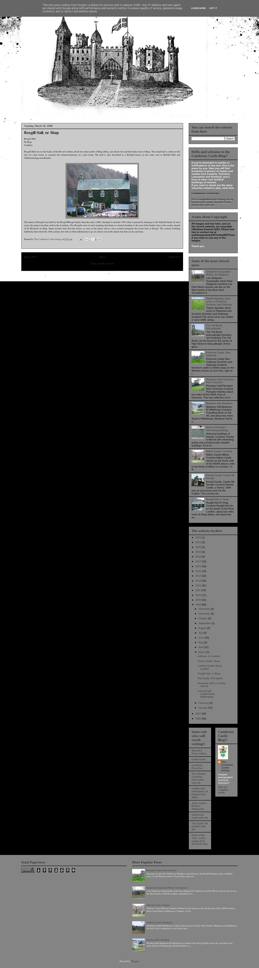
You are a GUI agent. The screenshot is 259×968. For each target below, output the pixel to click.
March (202, 652)
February (203, 702)
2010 (198, 595)
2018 (198, 556)
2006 (198, 718)
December (204, 608)
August (202, 628)
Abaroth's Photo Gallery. (199, 752)
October (203, 618)
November (204, 613)
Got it (213, 8)
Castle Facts (198, 759)
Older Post (174, 257)
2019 (198, 551)
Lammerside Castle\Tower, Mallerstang (206, 694)
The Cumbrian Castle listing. (227, 766)
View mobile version (102, 263)
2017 (198, 561)
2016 (198, 566)
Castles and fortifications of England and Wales (200, 793)
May (201, 642)
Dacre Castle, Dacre (209, 661)
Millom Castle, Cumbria (219, 451)
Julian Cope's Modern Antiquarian (199, 806)
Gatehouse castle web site (200, 816)
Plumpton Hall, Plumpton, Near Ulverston (220, 381)
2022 (198, 537)
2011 (198, 590)
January (203, 707)
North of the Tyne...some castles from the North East (200, 839)
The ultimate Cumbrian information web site (198, 778)
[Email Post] (79, 239)
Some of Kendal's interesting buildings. (217, 429)
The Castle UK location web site (200, 826)
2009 (198, 599)
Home (102, 257)
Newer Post (30, 257)
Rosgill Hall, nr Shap (217, 499)
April (201, 647)
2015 (198, 571)
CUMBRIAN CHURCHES (205, 193)
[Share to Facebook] (96, 239)
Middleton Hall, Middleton (160, 922)
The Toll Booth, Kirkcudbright (214, 327)
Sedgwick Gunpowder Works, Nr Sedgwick (218, 273)
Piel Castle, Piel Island (210, 678)
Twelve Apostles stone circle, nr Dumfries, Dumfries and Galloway (219, 301)
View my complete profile (223, 790)
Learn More (198, 8)
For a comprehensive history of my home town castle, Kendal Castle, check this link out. (212, 202)
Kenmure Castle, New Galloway (162, 870)
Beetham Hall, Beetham (219, 403)
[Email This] (86, 239)
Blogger (135, 961)
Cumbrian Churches (197, 767)
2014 (198, 575)
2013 (198, 580)
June (201, 637)
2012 (198, 585)
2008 (198, 604)
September (204, 623)
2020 (198, 547)
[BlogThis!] (89, 239)
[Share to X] (93, 239)
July (201, 632)
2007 (198, 713)
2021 (198, 542)
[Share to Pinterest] (99, 239)
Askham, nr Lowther (209, 656)
